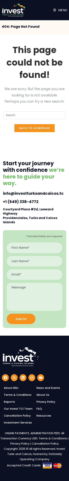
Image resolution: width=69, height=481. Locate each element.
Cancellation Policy (45, 443)
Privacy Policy (19, 443)
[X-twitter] (14, 377)
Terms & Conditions (53, 438)
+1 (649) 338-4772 (21, 201)
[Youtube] (40, 377)
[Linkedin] (23, 377)
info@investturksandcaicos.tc (33, 193)
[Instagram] (31, 377)
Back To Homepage (34, 128)
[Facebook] (5, 377)
